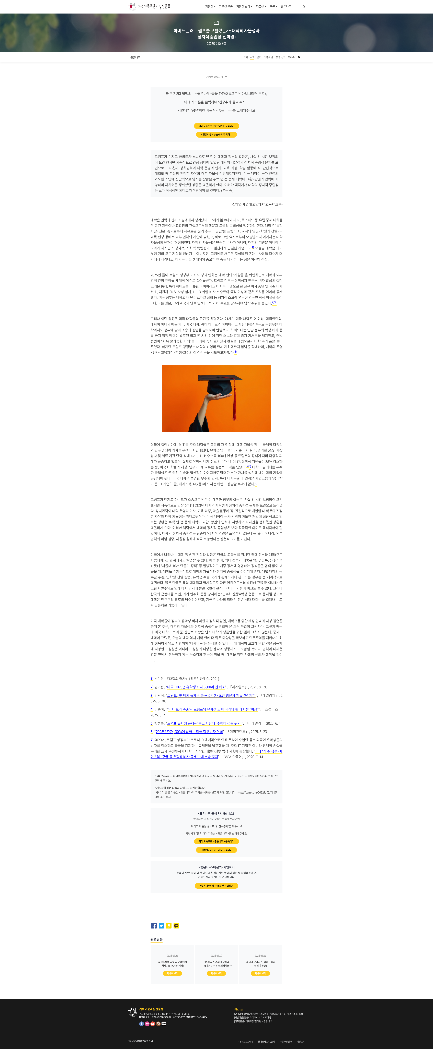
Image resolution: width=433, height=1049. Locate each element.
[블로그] (164, 1025)
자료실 (260, 6)
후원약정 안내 (286, 1041)
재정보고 (301, 1041)
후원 (272, 6)
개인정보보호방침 (245, 1041)
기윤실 (209, 6)
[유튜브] (153, 1025)
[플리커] (147, 1025)
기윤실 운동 (226, 6)
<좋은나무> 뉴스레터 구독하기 (216, 134)
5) (247, 466)
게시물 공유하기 (214, 77)
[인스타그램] (159, 1025)
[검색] (304, 6)
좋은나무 (286, 6)
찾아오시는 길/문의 (266, 1041)
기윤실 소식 (243, 6)
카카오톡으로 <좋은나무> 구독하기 (216, 126)
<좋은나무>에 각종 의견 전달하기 (216, 886)
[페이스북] (142, 1025)
